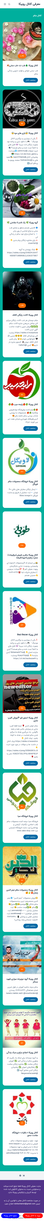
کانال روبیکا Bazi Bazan (27, 634)
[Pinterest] (20, 1175)
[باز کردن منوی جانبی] (5, 4)
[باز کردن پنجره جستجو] (9, 4)
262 (22, 471)
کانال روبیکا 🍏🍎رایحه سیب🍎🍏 (23, 404)
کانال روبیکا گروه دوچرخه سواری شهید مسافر (22, 980)
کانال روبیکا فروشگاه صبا (28, 816)
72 (22, 880)
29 (22, 1123)
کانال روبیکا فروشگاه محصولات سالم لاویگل (23, 483)
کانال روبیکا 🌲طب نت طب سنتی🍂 (22, 65)
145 (22, 708)
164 (22, 625)
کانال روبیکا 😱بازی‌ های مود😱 (24, 133)
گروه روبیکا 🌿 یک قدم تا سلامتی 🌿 (22, 222)
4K (22, 123)
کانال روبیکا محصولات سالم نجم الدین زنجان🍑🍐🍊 (22, 891)
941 (22, 394)
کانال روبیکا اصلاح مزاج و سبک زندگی (22, 1052)
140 (22, 806)
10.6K (22, 56)
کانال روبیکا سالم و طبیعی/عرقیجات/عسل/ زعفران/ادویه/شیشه (22, 556)
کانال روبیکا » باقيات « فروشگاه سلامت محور (25, 1134)
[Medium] (24, 1175)
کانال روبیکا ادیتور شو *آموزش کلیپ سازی (23, 719)
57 (22, 1043)
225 (22, 545)
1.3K (22, 305)
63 (22, 969)
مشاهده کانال (31, 81)
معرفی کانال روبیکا (29, 4)
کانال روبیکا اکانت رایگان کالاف (25, 315)
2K (22, 213)
